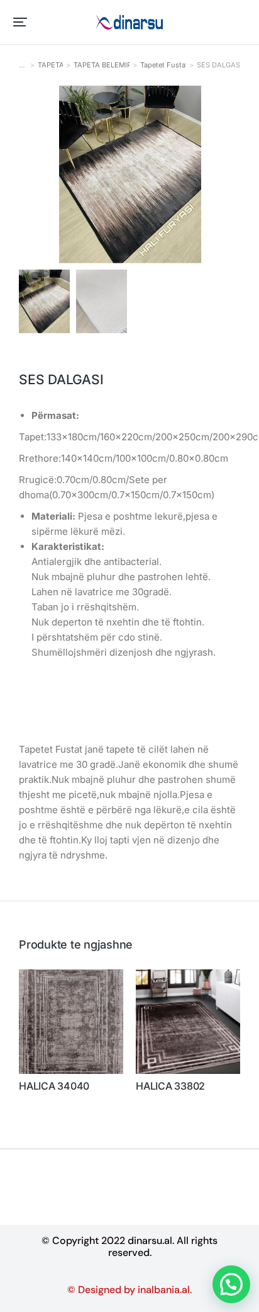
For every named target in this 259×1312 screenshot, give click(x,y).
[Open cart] (240, 22)
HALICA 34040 (54, 1086)
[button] (20, 22)
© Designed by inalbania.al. (129, 1289)
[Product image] (71, 1021)
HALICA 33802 (170, 1086)
